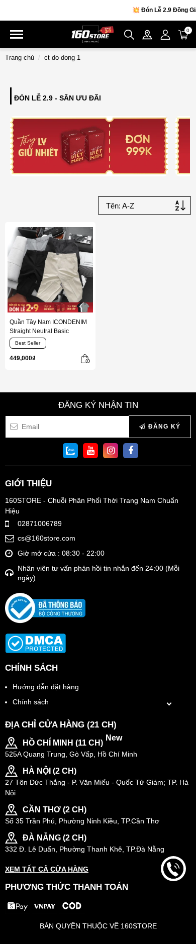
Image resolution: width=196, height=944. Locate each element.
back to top (173, 903)
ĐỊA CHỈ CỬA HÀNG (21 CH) (61, 724)
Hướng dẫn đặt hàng (46, 687)
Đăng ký (163, 426)
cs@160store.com (46, 538)
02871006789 (40, 523)
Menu (16, 34)
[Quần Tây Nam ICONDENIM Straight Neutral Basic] (50, 269)
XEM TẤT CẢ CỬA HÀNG (46, 869)
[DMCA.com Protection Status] (35, 643)
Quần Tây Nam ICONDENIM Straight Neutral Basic (48, 327)
